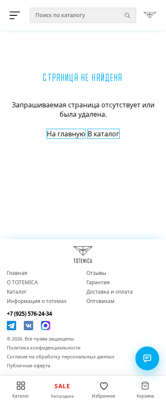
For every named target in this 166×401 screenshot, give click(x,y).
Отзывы (96, 273)
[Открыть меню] (16, 15)
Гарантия (98, 282)
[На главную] (149, 15)
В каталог (103, 133)
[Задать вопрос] (147, 358)
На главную (66, 133)
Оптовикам (100, 301)
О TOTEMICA (22, 282)
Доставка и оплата (109, 291)
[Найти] (127, 15)
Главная (17, 273)
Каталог (16, 291)
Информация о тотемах (36, 301)
